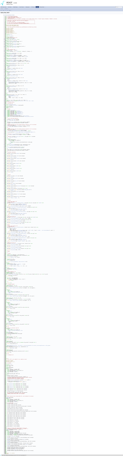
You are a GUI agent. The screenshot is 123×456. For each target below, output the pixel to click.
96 (5, 75)
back (18, 196)
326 (5, 219)
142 (5, 104)
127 (5, 95)
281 (5, 191)
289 (5, 196)
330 (5, 222)
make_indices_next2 (12, 60)
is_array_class (11, 41)
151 (5, 110)
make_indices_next (12, 55)
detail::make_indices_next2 (13, 90)
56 (5, 50)
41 (5, 41)
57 (5, 51)
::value (11, 142)
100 (5, 78)
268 (5, 183)
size (13, 147)
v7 (5, 10)
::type (21, 68)
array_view (13, 119)
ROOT (10, 10)
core (1, 10)
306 (5, 207)
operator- (11, 387)
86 (5, 69)
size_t (15, 401)
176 (5, 125)
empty (14, 183)
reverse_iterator (26, 115)
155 (5, 112)
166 (5, 119)
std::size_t (11, 35)
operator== (10, 286)
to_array (10, 259)
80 (5, 65)
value (15, 39)
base (3, 10)
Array (11, 303)
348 (5, 233)
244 (5, 168)
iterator (18, 113)
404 (5, 268)
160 (5, 115)
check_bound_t (11, 104)
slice (17, 202)
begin (22, 147)
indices (10, 50)
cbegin (18, 158)
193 (5, 136)
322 (5, 217)
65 (5, 56)
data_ (15, 120)
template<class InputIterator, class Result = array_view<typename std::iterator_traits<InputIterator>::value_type (27, 345)
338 (5, 227)
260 (5, 178)
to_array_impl (13, 261)
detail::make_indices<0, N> (21, 261)
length (16, 178)
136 (5, 100)
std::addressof (21, 130)
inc (7, 10)
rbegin (17, 163)
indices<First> (13, 75)
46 (5, 44)
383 (5, 255)
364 (5, 243)
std (10, 34)
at (17, 188)
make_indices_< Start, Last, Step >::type (25, 100)
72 (5, 60)
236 (5, 163)
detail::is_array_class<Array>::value (16, 292)
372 (5, 248)
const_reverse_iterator (29, 116)
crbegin (17, 168)
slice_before (18, 207)
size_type (14, 114)
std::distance (20, 230)
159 (5, 115)
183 (5, 130)
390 (5, 259)
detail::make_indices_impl (13, 95)
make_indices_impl (12, 65)
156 (5, 113)
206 (5, 144)
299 (5, 202)
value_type (13, 110)
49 (5, 46)
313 (5, 211)
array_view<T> (13, 202)
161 (5, 116)
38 (5, 39)
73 (5, 61)
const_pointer (19, 111)
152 (5, 110)
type (27, 56)
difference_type (17, 115)
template (8, 125)
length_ (10, 120)
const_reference (20, 112)
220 (5, 153)
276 (5, 188)
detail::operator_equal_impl (15, 300)
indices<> (12, 69)
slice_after (18, 211)
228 (5, 158)
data (20, 126)
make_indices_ (11, 95)
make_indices (11, 100)
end (11, 164)
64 (5, 55)
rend (11, 172)
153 (5, 111)
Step (8, 73)
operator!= (10, 307)
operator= (13, 149)
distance (15, 145)
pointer (18, 110)
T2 (23, 299)
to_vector (11, 255)
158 (5, 114)
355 (5, 237)
